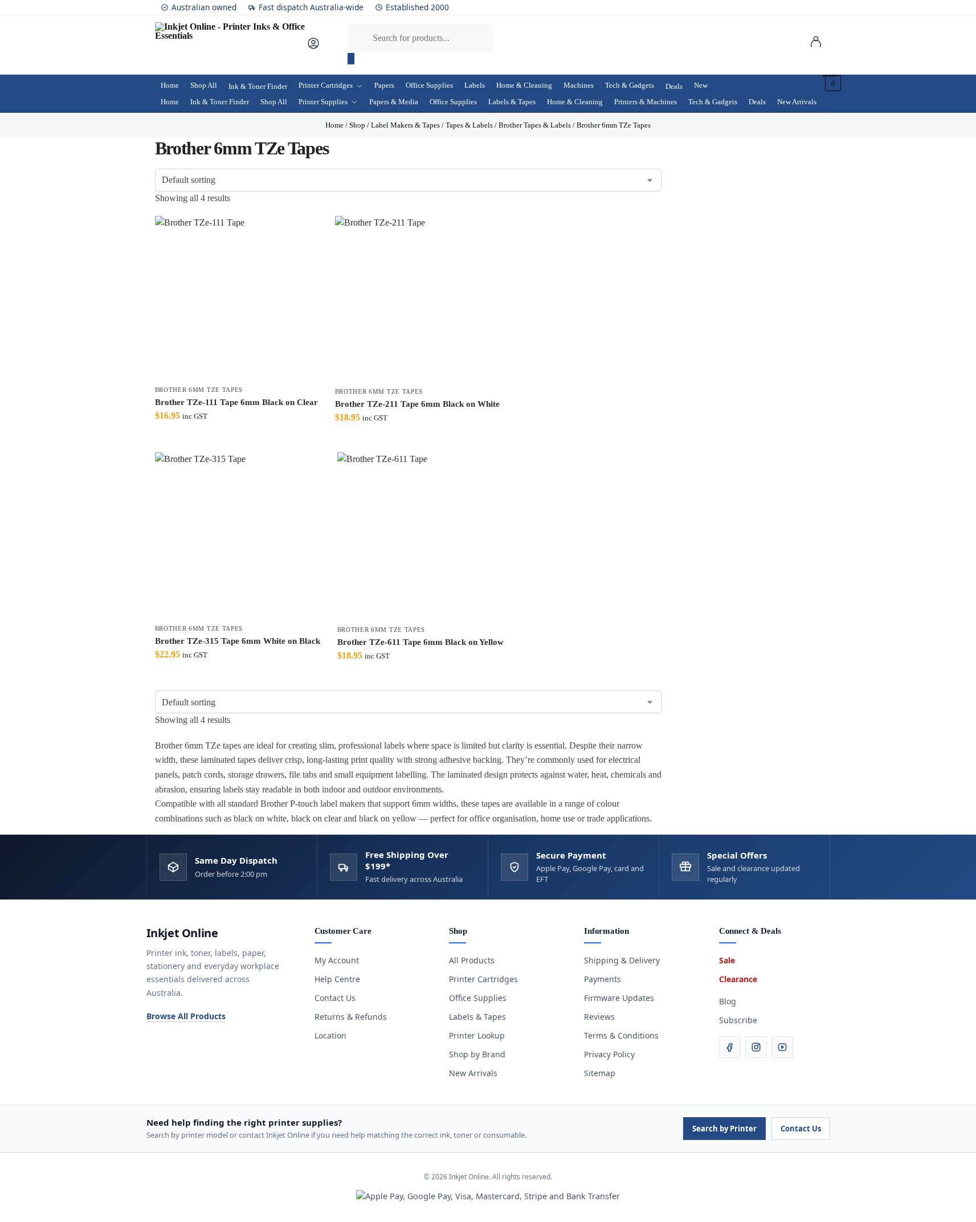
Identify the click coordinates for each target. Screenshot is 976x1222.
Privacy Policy (609, 1054)
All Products (472, 960)
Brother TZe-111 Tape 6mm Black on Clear (236, 402)
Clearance (738, 979)
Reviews (599, 1016)
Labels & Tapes (477, 1016)
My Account (337, 960)
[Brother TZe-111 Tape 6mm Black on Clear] (236, 297)
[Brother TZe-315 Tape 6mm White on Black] (237, 535)
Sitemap (599, 1073)
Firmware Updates (619, 997)
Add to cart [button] (236, 440)
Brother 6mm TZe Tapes (199, 389)
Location (330, 1035)
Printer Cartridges (483, 979)
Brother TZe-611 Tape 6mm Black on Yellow (420, 642)
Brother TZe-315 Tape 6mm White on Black (237, 640)
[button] (831, 83)
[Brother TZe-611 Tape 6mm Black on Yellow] (420, 535)
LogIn (816, 43)
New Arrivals (473, 1073)
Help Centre (337, 979)
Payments (602, 979)
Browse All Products (186, 1016)
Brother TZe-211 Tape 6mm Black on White (417, 403)
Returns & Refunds (351, 1016)
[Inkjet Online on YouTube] (782, 1047)
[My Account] (313, 47)
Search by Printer (724, 1128)
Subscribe (738, 1020)
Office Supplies (478, 997)
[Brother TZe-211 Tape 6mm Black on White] (417, 298)
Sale (727, 960)
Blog (727, 1001)
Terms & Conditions (621, 1035)
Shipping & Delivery (622, 960)
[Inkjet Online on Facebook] (730, 1047)
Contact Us (335, 997)
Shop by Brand (477, 1054)
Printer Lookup (477, 1035)
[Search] (351, 58)
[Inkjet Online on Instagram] (756, 1047)
